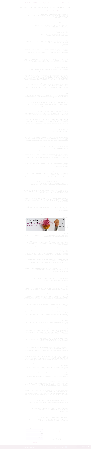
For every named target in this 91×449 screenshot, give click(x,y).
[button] (63, 219)
